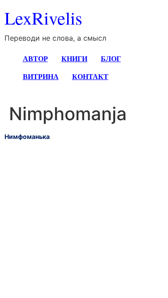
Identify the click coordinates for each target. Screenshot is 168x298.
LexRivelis (43, 17)
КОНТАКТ (90, 76)
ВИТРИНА (41, 76)
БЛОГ (111, 58)
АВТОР (35, 58)
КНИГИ (74, 58)
